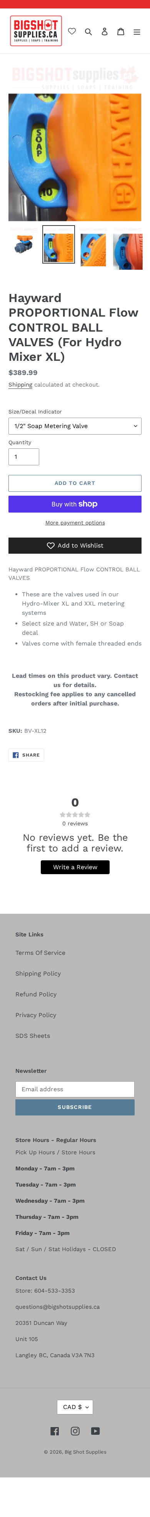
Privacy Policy (35, 1015)
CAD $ (72, 1407)
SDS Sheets (32, 1035)
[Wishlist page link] (72, 31)
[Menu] (137, 31)
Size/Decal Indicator (35, 411)
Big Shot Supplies (86, 1452)
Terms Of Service (40, 952)
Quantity (19, 442)
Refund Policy (36, 994)
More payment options (75, 522)
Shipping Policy (38, 973)
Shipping (20, 384)
